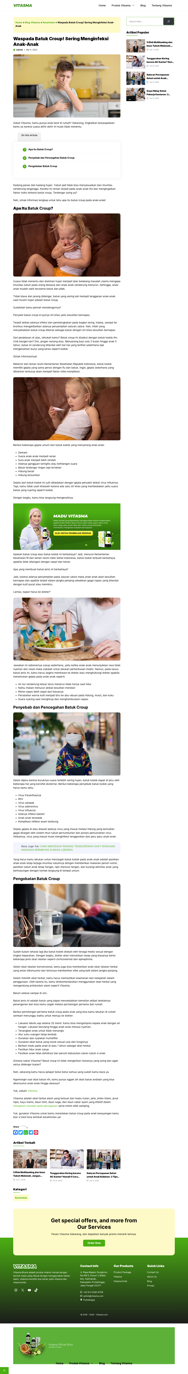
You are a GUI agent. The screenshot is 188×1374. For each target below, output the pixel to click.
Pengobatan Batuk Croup (42, 166)
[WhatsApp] (26, 1132)
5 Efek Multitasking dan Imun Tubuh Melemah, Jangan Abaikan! (29, 1176)
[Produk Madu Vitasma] (66, 548)
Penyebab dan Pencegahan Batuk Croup (51, 157)
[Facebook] (15, 1132)
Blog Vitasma (32, 22)
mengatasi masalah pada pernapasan (35, 1105)
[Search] (168, 21)
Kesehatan (49, 22)
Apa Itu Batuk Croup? (40, 149)
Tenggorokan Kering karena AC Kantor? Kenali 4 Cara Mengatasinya (65, 1177)
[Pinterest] (36, 1132)
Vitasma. (33, 1090)
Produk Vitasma (121, 5)
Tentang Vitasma (162, 5)
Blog (143, 5)
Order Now (94, 1242)
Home (102, 5)
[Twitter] (20, 1132)
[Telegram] (31, 1132)
